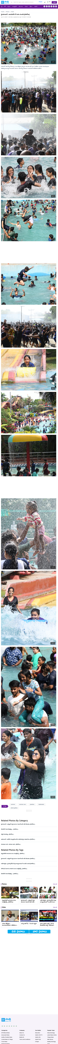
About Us (21, 1033)
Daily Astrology (51, 1033)
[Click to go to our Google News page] (56, 6)
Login (54, 2)
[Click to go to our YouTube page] (54, 6)
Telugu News (50, 1037)
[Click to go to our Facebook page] (44, 6)
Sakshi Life (37, 1037)
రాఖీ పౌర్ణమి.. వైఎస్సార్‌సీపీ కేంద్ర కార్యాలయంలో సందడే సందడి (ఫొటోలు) (18, 863)
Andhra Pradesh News (6, 1037)
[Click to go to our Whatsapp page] (47, 6)
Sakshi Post (38, 1039)
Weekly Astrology (51, 1041)
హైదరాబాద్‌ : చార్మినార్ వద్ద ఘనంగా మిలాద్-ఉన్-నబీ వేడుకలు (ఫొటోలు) (18, 824)
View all (55, 884)
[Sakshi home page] (6, 1020)
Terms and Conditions (24, 1039)
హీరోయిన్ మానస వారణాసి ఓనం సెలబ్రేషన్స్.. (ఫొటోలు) (14, 868)
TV (49, 2)
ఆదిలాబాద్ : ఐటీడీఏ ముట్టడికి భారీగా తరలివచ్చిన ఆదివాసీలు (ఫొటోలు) (18, 839)
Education (37, 1033)
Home (2, 12)
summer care (22, 804)
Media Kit (21, 1037)
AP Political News (5, 1033)
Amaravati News (5, 1035)
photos (7, 12)
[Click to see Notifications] (45, 2)
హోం (5, 6)
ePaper (40, 2)
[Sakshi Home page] (5, 2)
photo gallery (14, 808)
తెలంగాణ (21, 6)
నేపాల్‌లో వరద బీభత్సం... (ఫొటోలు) (9, 829)
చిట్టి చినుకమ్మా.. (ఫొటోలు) (7, 834)
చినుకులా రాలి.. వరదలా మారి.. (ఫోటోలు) (10, 844)
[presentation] (3, 892)
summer (13, 804)
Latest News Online (52, 1035)
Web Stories (50, 1039)
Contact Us (22, 1035)
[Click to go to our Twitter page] (49, 6)
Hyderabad (41, 804)
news (12, 12)
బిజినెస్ (35, 6)
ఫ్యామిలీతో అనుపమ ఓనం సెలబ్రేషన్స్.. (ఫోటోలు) (12, 853)
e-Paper (37, 1041)
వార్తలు (8, 6)
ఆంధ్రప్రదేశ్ (14, 6)
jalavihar (32, 804)
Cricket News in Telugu (7, 1039)
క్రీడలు (31, 6)
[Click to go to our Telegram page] (14, 1026)
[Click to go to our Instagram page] (51, 6)
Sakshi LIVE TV (38, 1035)
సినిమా (26, 6)
